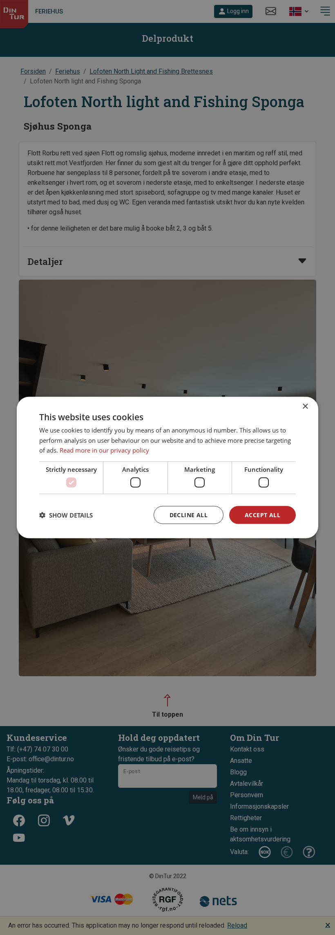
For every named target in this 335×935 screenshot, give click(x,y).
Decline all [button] (189, 514)
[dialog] (167, 467)
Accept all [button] (262, 514)
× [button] (305, 406)
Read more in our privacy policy (104, 450)
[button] (66, 515)
